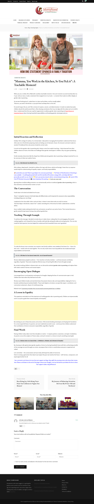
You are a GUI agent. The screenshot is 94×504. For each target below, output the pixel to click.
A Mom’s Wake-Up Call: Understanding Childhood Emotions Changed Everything (45, 405)
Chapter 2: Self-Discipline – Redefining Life (66, 406)
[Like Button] (15, 369)
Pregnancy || (37, 483)
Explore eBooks (65, 22)
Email (37, 454)
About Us (10, 1)
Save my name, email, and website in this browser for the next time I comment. (36, 461)
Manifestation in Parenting (60, 20)
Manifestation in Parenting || (41, 487)
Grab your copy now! (55, 179)
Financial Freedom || (39, 490)
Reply (77, 420)
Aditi (16, 89)
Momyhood (29, 501)
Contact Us (15, 1)
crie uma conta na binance (26, 420)
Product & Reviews (35, 22)
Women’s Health (75, 20)
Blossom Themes (53, 501)
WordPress (65, 501)
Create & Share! (22, 1)
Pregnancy (35, 20)
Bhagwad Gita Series (24, 20)
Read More (12, 491)
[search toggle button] (82, 1)
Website (60, 454)
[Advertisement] (46, 125)
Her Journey (46, 22)
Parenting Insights (45, 20)
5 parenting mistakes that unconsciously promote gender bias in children (40, 288)
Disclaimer (64, 489)
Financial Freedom (22, 22)
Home (14, 20)
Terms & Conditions (66, 491)
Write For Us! (55, 22)
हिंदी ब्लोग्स (75, 22)
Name (16, 454)
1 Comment (30, 89)
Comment (16, 438)
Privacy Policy (65, 482)
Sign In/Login (34, 1)
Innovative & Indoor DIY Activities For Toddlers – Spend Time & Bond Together (23, 405)
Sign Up (28, 1)
